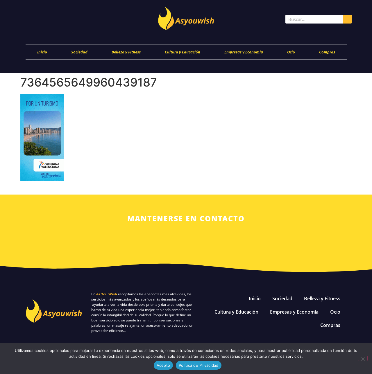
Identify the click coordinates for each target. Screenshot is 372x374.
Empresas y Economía (243, 52)
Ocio (291, 52)
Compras (327, 52)
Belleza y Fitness (126, 52)
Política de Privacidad (199, 365)
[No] (363, 358)
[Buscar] (347, 19)
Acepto (163, 365)
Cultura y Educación (182, 52)
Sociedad (79, 52)
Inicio (42, 52)
